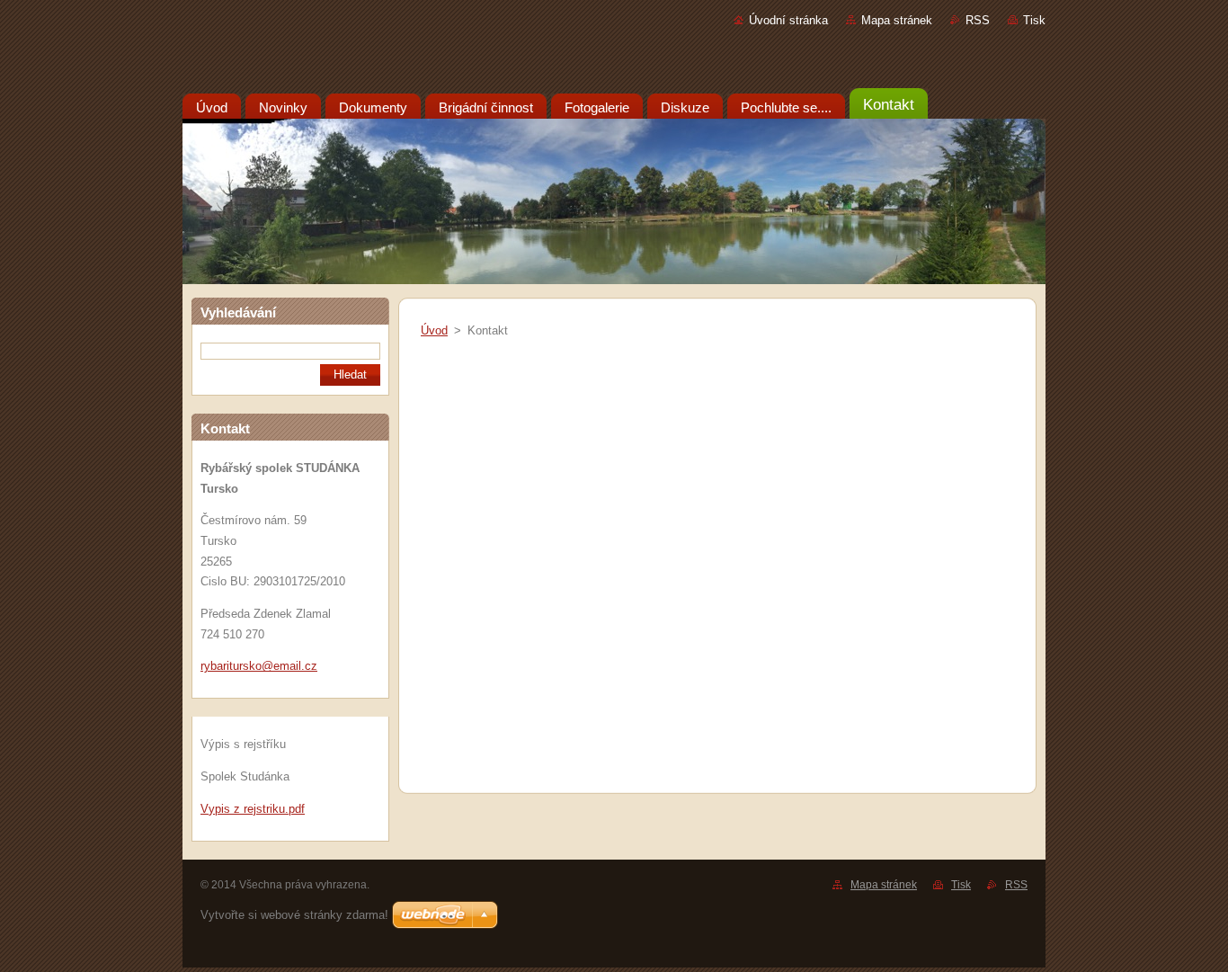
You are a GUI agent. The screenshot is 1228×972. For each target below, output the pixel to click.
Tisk (1034, 20)
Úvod (434, 330)
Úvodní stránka (788, 20)
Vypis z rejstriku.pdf (252, 809)
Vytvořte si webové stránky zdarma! (294, 915)
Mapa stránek (896, 20)
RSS (977, 20)
